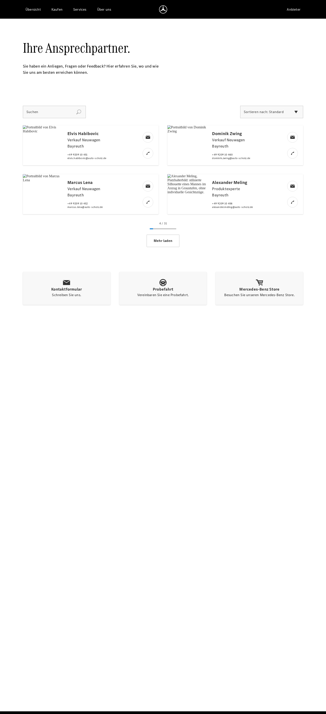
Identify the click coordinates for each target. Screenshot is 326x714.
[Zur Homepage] (163, 9)
